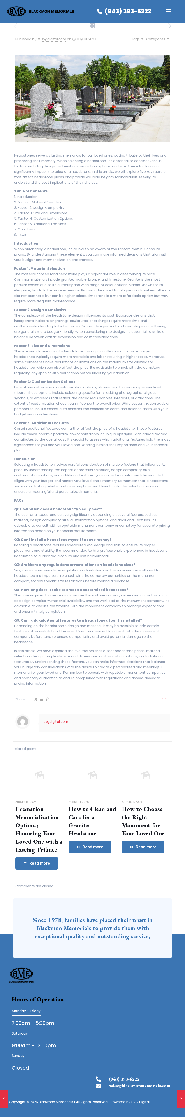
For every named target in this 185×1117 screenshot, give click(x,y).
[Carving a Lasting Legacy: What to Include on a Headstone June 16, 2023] (4, 1099)
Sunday (18, 1055)
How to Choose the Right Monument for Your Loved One (143, 821)
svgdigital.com (54, 39)
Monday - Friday (26, 1011)
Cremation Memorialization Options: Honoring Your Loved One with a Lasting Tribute (38, 829)
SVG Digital (140, 1101)
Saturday (20, 1033)
